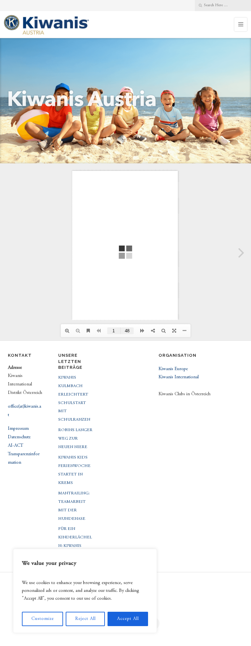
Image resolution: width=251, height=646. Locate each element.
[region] (85, 591)
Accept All (128, 619)
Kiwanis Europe (173, 369)
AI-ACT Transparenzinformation (24, 454)
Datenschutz (19, 437)
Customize (42, 619)
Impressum (18, 429)
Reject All (85, 619)
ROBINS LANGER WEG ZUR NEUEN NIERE (75, 438)
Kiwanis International (179, 377)
